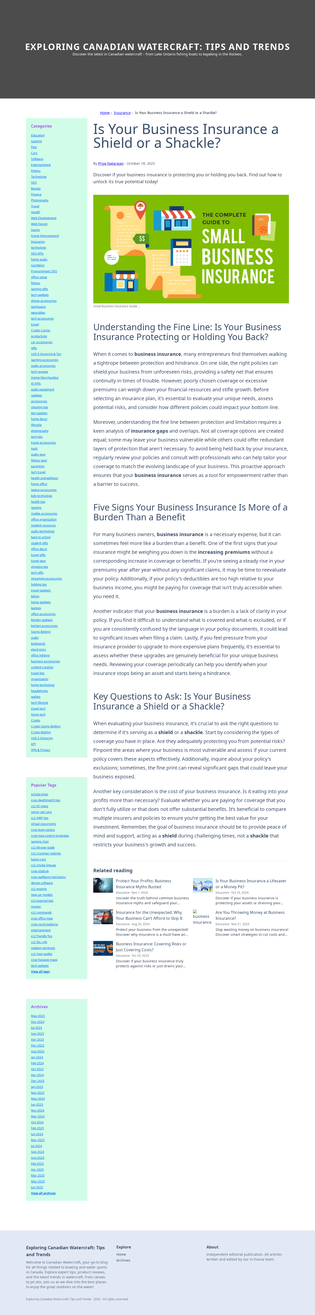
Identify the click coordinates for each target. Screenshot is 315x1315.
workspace (38, 307)
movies (36, 906)
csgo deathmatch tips (45, 800)
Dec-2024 (37, 1022)
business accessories (45, 661)
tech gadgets (40, 295)
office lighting (40, 655)
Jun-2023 (37, 1104)
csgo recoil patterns (44, 924)
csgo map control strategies (50, 836)
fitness (35, 283)
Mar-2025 (38, 1175)
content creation (42, 667)
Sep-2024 (37, 1152)
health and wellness (44, 478)
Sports (35, 230)
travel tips (38, 673)
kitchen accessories (44, 626)
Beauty (36, 188)
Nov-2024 (37, 1110)
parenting (37, 466)
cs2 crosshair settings (46, 853)
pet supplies (39, 413)
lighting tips (39, 584)
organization (39, 679)
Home (105, 112)
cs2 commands (41, 912)
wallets (36, 697)
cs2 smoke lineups (43, 865)
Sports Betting (40, 632)
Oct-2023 (37, 1069)
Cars (34, 153)
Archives (123, 1260)
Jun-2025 (37, 1187)
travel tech (38, 709)
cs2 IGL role (39, 942)
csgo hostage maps (44, 960)
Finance (36, 194)
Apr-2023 (37, 1039)
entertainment (41, 930)
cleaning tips (39, 407)
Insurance (122, 112)
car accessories (41, 342)
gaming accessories (44, 360)
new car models (42, 895)
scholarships (39, 794)
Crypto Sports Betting (45, 726)
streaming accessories (46, 578)
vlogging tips (39, 567)
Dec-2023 (37, 1081)
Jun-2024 (37, 1134)
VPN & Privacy (40, 750)
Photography (39, 200)
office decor (39, 549)
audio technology (42, 531)
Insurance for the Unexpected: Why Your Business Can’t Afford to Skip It (149, 915)
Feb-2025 (37, 1164)
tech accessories (42, 318)
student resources (43, 525)
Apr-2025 (37, 1169)
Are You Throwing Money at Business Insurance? (250, 915)
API (33, 744)
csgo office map (42, 918)
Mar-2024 (38, 1116)
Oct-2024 (37, 1122)
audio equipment (42, 389)
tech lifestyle (39, 703)
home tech (38, 714)
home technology (43, 685)
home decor (39, 419)
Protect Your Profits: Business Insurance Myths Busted (143, 883)
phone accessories (44, 301)
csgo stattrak (40, 871)
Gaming (36, 141)
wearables (38, 313)
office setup (39, 277)
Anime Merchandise (45, 378)
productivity (39, 336)
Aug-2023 (37, 1158)
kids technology (41, 496)
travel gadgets (41, 590)
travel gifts (38, 555)
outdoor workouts (43, 948)
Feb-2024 (37, 1063)
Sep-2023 (37, 1034)
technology (38, 248)
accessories (39, 401)
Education (38, 135)
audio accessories (43, 366)
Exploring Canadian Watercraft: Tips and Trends (157, 47)
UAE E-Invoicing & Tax (46, 354)
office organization (44, 519)
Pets (34, 147)
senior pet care (41, 812)
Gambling (37, 265)
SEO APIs (37, 253)
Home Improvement (45, 236)
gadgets (36, 395)
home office (39, 484)
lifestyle (36, 425)
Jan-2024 (37, 1057)
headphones (39, 691)
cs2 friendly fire (41, 936)
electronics (38, 649)
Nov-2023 (37, 1093)
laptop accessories (44, 490)
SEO (34, 183)
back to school (40, 537)
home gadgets (41, 602)
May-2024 (38, 1099)
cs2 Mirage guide (43, 847)
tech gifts (37, 573)
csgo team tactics (43, 830)
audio (35, 638)
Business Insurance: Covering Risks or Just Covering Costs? (151, 947)
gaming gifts (39, 289)
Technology (39, 177)
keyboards (38, 643)
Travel (35, 206)
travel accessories (43, 443)
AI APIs (36, 383)
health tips (38, 502)
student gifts (39, 543)
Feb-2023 (37, 1128)
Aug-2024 (37, 1051)
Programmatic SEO (44, 271)
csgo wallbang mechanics (48, 877)
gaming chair (40, 841)
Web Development (43, 218)
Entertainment (41, 165)
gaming (36, 508)
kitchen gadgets (42, 620)
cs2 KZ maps (39, 806)
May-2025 (38, 1181)
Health (35, 212)
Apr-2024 (37, 1075)
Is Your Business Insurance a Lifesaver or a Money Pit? (251, 883)
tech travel (38, 472)
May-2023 (38, 1016)
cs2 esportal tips (42, 901)
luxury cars (38, 859)
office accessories (43, 614)
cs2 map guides (41, 954)
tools (34, 448)
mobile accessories (44, 513)
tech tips (37, 437)
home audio (39, 259)
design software (42, 883)
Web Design (39, 224)
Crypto (35, 720)
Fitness (36, 171)
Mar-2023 (38, 1140)
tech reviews (39, 372)
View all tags (40, 972)
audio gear (38, 454)
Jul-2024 (36, 1146)
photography (39, 431)
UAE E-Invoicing (42, 738)
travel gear (38, 561)
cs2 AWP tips (39, 818)
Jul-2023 (36, 1028)
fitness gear (39, 460)
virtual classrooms (43, 824)
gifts (34, 348)
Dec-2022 (37, 1045)
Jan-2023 (37, 1087)
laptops (36, 608)
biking (35, 596)
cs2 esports (39, 889)
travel (35, 324)
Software (37, 159)
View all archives (43, 1193)
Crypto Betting (41, 732)
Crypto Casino (40, 330)
